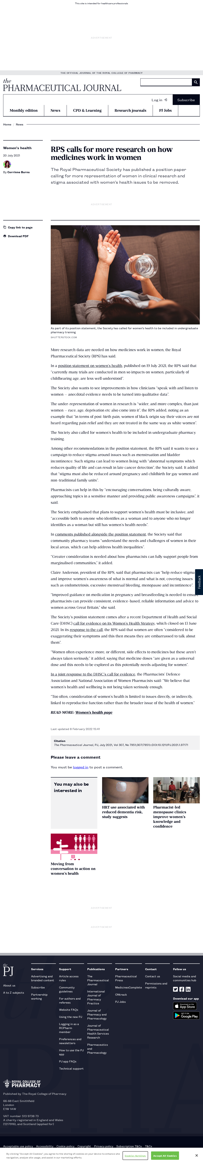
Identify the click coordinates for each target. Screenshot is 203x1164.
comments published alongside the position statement (100, 534)
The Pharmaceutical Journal (98, 980)
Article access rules (69, 978)
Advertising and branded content (42, 978)
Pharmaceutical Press (126, 978)
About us (9, 985)
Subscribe (186, 99)
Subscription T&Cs (129, 1146)
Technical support (71, 1068)
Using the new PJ (70, 1016)
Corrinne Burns (18, 172)
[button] (199, 582)
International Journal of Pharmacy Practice (96, 997)
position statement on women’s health (90, 365)
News (55, 110)
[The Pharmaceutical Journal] (62, 84)
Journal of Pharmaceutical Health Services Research (98, 1031)
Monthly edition (24, 110)
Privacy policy (103, 1146)
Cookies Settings (135, 1155)
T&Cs (148, 1146)
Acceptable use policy (18, 1146)
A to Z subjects (13, 992)
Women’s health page (93, 712)
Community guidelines (67, 989)
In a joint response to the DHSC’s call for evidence (93, 674)
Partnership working (39, 996)
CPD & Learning (87, 110)
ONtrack (121, 994)
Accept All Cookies (165, 1155)
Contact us (152, 976)
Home (7, 124)
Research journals (130, 110)
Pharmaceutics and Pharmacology (97, 1048)
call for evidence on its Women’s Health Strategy (114, 623)
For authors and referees (70, 1000)
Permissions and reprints (156, 985)
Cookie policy (65, 1146)
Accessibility (44, 1146)
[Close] (196, 1155)
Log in (157, 99)
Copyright (84, 1146)
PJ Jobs (165, 110)
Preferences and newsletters (70, 1041)
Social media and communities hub (184, 978)
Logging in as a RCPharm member (69, 1028)
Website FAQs (68, 1009)
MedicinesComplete (128, 987)
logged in (80, 766)
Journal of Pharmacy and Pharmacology (97, 1014)
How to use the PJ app (71, 1052)
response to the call (86, 629)
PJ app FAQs (67, 1061)
